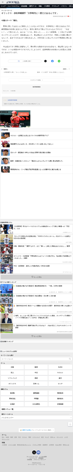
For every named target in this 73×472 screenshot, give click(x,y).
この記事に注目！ (27, 61)
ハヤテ (66, 437)
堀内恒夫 (60, 398)
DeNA (60, 367)
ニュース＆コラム (13, 6)
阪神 (36, 367)
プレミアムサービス (32, 456)
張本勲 (12, 393)
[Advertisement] (36, 195)
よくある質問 (43, 456)
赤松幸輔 (13, 90)
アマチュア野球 (37, 445)
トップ (3, 6)
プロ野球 (47, 6)
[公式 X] (34, 452)
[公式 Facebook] (38, 452)
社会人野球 (58, 445)
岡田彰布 (60, 393)
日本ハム (36, 383)
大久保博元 (36, 404)
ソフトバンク (12, 378)
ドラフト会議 (12, 445)
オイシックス (5, 439)
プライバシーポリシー (40, 459)
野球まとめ (66, 445)
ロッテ (60, 383)
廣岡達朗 (36, 393)
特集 (40, 6)
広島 (12, 367)
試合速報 (24, 6)
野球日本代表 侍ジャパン (24, 445)
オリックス (6, 90)
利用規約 (40, 458)
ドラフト (64, 6)
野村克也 (12, 398)
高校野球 (45, 445)
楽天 (60, 378)
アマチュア (55, 6)
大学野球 (51, 445)
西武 (36, 378)
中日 (36, 372)
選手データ (32, 6)
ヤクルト (60, 372)
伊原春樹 (60, 404)
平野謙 (36, 398)
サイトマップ (33, 458)
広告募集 (29, 459)
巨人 (12, 372)
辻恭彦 (12, 404)
